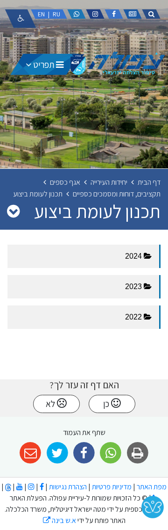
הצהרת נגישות (68, 487)
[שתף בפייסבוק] (83, 453)
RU (56, 14)
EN (41, 14)
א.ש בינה (59, 520)
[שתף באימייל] (30, 453)
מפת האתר (152, 487)
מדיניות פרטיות (111, 487)
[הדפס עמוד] (137, 453)
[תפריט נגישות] (20, 18)
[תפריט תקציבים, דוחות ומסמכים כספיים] (13, 211)
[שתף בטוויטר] (57, 453)
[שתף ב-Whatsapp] (110, 453)
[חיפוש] (151, 14)
